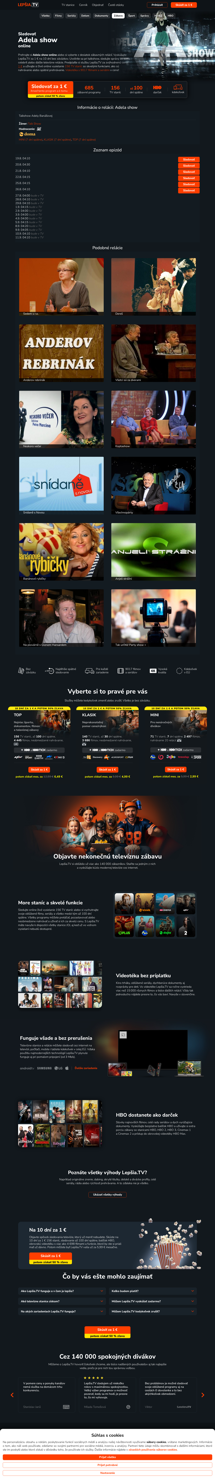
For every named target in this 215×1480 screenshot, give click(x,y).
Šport (131, 15)
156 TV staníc (73, 66)
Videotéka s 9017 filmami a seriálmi (87, 70)
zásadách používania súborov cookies (153, 1450)
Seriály (71, 15)
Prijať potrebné (108, 1465)
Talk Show (34, 124)
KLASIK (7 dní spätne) (57, 140)
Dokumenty (101, 15)
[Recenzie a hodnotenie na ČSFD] (39, 129)
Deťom (85, 15)
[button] (12, 1395)
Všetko (46, 15)
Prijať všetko (107, 1457)
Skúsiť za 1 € (184, 5)
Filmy (58, 15)
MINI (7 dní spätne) (31, 140)
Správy (144, 15)
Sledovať (189, 159)
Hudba (158, 15)
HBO (170, 15)
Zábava (118, 15)
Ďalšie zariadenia (86, 1068)
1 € (20, 66)
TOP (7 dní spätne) (84, 140)
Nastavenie (107, 1473)
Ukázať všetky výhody (107, 1195)
